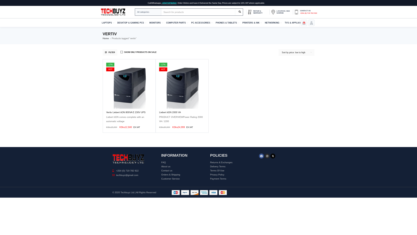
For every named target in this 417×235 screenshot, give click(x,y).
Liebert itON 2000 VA (170, 112)
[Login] (311, 23)
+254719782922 (169, 3)
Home (106, 38)
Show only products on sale (140, 52)
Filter (111, 52)
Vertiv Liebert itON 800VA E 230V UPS (125, 112)
